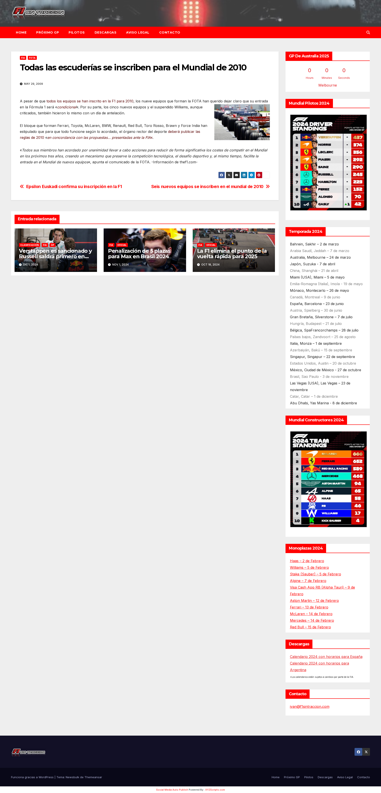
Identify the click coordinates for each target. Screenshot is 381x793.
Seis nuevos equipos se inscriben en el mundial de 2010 (207, 186)
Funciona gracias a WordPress (32, 777)
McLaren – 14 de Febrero (311, 614)
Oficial (122, 245)
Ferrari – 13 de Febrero (309, 607)
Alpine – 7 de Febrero (308, 580)
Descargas (106, 32)
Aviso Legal (137, 32)
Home (21, 32)
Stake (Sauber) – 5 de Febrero (315, 574)
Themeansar (93, 777)
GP (52, 245)
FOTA (32, 58)
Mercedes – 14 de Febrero (312, 620)
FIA (23, 58)
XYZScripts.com (215, 789)
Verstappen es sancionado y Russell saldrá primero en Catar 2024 (55, 256)
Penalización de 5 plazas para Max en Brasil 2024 (139, 254)
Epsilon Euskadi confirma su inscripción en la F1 (74, 186)
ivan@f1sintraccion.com (309, 706)
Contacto (169, 32)
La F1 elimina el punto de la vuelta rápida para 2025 (232, 254)
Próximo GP (47, 32)
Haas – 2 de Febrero (307, 561)
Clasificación (29, 245)
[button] (368, 32)
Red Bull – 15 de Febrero (310, 627)
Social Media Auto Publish (172, 789)
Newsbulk (72, 777)
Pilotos (77, 32)
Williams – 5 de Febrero (309, 567)
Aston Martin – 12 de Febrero (314, 600)
